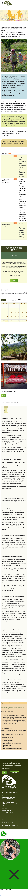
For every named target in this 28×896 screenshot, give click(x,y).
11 (7, 312)
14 (18, 312)
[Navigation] (2, 3)
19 (11, 316)
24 (3, 320)
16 (26, 312)
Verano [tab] (5, 409)
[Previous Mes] (2, 300)
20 (15, 316)
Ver (3, 395)
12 (11, 312)
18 (7, 316)
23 (26, 316)
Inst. (9, 822)
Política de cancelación (8, 819)
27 (15, 320)
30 (15, 305)
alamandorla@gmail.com (8, 797)
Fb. (12, 822)
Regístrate (14, 772)
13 (15, 312)
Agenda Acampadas (7, 810)
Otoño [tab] (5, 411)
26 (11, 320)
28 (7, 305)
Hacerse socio (5, 815)
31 (18, 305)
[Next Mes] (5, 300)
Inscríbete (14, 280)
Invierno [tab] (6, 412)
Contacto (4, 817)
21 (18, 316)
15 (22, 312)
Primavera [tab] (6, 407)
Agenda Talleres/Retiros (8, 813)
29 (11, 305)
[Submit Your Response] (14, 895)
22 (22, 316)
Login (4, 772)
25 (7, 320)
